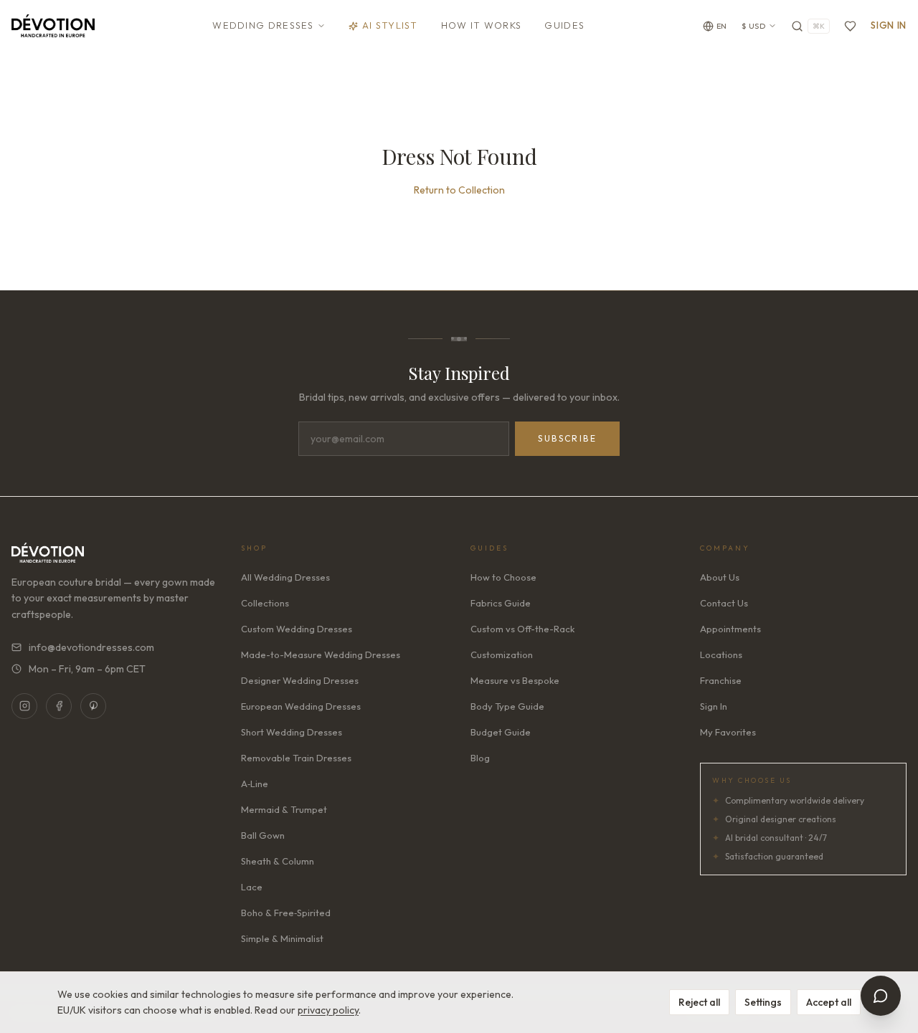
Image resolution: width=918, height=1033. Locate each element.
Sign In (889, 25)
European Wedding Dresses (301, 706)
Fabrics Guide (500, 603)
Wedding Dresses (263, 25)
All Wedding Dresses (285, 577)
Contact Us (724, 603)
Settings (763, 1002)
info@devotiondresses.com (91, 647)
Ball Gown (263, 835)
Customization (501, 654)
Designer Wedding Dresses (300, 680)
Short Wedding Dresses (291, 732)
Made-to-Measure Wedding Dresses (320, 654)
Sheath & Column (277, 861)
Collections (265, 603)
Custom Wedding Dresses (296, 628)
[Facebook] (59, 706)
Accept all (828, 1002)
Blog (480, 757)
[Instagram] (24, 706)
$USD (754, 26)
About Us (719, 577)
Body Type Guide (507, 706)
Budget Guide (500, 732)
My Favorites (728, 732)
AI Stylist (390, 25)
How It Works (481, 25)
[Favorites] (850, 26)
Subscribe (567, 438)
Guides (564, 25)
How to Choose (503, 577)
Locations (721, 654)
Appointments (730, 628)
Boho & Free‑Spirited (286, 912)
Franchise (721, 680)
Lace (251, 886)
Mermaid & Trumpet (284, 809)
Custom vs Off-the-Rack (522, 628)
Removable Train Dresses (296, 757)
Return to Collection (459, 190)
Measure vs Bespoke (514, 680)
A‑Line (254, 783)
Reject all (699, 1002)
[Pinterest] (93, 706)
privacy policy (328, 1010)
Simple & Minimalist (282, 938)
